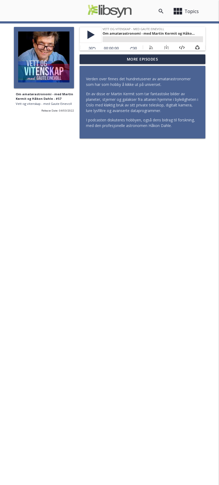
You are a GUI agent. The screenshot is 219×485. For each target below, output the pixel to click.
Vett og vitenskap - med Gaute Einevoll (44, 104)
